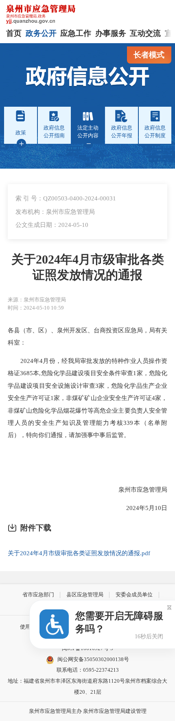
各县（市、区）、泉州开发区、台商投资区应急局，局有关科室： (87, 336)
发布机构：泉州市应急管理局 (55, 211)
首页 (14, 33)
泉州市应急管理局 (136, 489)
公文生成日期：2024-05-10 (51, 224)
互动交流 (145, 33)
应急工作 (75, 33)
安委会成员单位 (134, 594)
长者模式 (148, 55)
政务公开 (41, 33)
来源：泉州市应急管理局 (37, 300)
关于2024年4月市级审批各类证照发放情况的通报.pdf (79, 553)
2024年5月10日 (140, 507)
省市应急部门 (38, 594)
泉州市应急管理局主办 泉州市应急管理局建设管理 (88, 711)
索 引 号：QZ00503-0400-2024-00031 (65, 198)
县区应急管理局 (84, 594)
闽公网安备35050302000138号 (93, 659)
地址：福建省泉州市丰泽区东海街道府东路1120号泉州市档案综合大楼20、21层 (87, 686)
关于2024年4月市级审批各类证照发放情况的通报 (87, 267)
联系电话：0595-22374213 (88, 670)
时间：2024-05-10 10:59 (36, 308)
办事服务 (110, 33)
